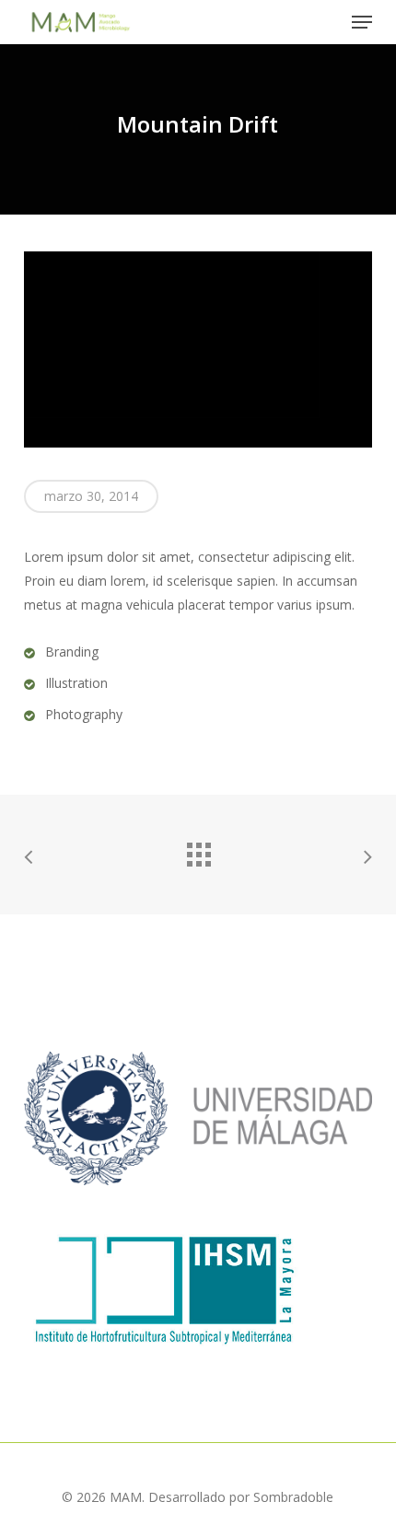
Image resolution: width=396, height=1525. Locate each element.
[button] (362, 22)
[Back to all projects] (198, 850)
